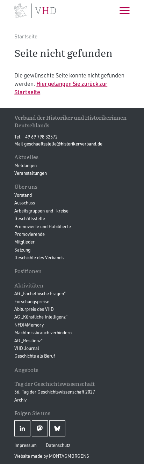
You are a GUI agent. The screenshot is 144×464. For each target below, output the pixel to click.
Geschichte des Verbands (39, 257)
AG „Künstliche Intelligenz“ (40, 317)
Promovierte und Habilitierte (42, 226)
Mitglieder (24, 242)
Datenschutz (58, 445)
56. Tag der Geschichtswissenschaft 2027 (54, 392)
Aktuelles (26, 157)
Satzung (22, 250)
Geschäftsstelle (29, 218)
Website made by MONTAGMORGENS (51, 456)
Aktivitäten (28, 285)
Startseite (25, 36)
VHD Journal (26, 348)
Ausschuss (24, 202)
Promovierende (29, 234)
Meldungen (25, 165)
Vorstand (23, 195)
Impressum (25, 445)
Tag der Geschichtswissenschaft (54, 384)
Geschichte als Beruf (34, 356)
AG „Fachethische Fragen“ (40, 293)
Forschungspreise (31, 301)
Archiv (20, 400)
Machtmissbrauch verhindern (43, 332)
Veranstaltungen (30, 173)
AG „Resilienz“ (28, 340)
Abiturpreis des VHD (34, 309)
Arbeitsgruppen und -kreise (41, 211)
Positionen (28, 271)
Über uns (25, 186)
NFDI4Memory (29, 325)
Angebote (26, 370)
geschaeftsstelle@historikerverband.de (63, 144)
